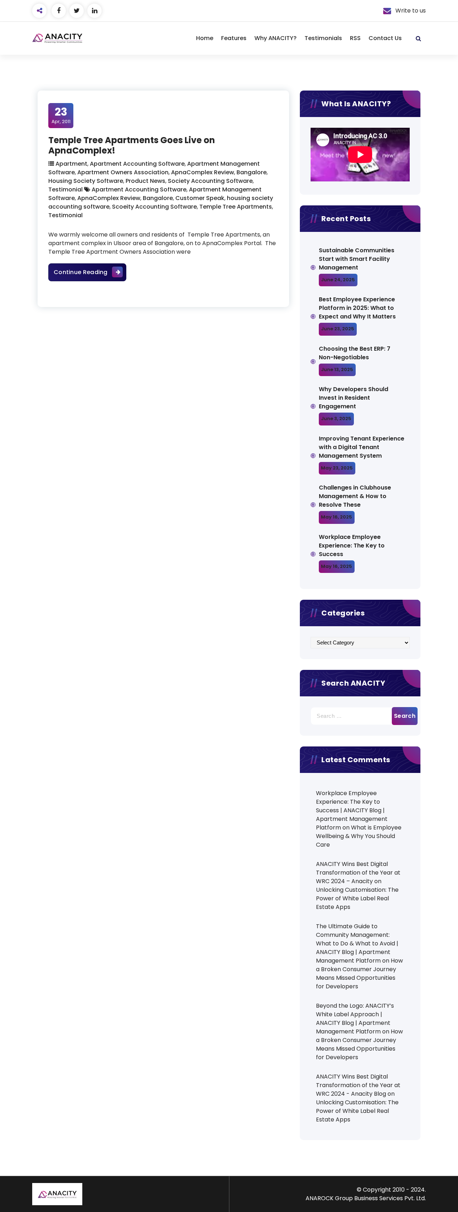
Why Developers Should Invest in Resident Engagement (353, 397)
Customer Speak (199, 198)
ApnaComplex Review (202, 172)
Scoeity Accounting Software (154, 207)
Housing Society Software (85, 181)
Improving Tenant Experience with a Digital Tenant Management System (361, 447)
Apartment (71, 164)
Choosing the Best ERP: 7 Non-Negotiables (354, 353)
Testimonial (65, 189)
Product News (145, 181)
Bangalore (252, 172)
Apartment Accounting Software (137, 164)
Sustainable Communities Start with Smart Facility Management (356, 259)
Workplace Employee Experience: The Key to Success (352, 545)
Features (234, 38)
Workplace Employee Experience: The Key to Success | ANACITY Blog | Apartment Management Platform (352, 810)
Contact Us (385, 38)
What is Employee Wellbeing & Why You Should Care (358, 836)
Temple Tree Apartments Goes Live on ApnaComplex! (131, 145)
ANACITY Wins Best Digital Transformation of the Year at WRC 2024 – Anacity (358, 872)
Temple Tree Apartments (235, 207)
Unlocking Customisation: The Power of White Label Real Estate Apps (357, 898)
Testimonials (323, 38)
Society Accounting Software (210, 181)
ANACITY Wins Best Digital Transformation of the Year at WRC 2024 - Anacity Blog (358, 1085)
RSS (355, 38)
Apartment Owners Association (123, 172)
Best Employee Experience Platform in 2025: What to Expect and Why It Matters (357, 308)
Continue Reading (90, 272)
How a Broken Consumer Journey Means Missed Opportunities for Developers (359, 973)
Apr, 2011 (61, 115)
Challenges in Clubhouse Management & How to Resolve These (355, 496)
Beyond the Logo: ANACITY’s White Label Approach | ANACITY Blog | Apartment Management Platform (355, 1019)
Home (204, 38)
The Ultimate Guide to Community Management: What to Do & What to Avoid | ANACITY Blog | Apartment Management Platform (357, 943)
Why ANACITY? (275, 38)
